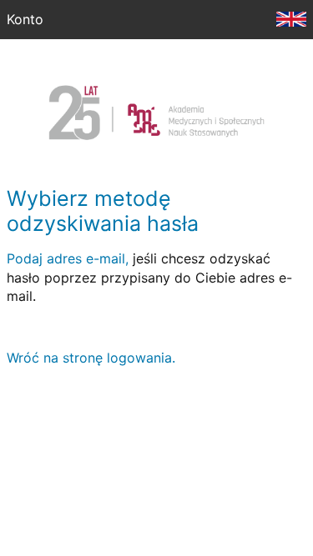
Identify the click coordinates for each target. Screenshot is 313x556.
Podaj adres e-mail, (68, 258)
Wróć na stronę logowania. (91, 357)
